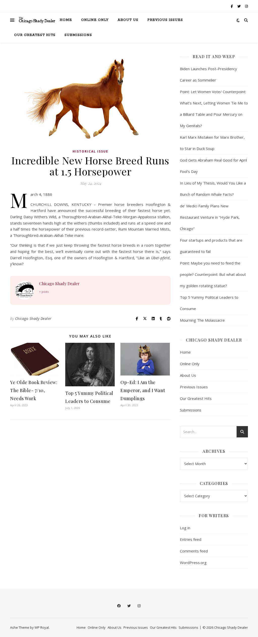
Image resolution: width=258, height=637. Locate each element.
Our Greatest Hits (34, 35)
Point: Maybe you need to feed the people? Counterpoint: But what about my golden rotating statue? (213, 274)
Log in (185, 527)
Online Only (95, 20)
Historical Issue (90, 151)
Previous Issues (165, 20)
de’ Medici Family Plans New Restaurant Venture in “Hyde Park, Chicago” (210, 217)
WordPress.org (193, 562)
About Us (128, 20)
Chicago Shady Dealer (59, 283)
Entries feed (190, 539)
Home (66, 20)
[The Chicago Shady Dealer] (37, 20)
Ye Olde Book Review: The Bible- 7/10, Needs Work (33, 390)
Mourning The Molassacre (202, 320)
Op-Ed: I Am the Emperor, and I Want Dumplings (142, 390)
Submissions (78, 35)
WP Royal (42, 627)
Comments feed (194, 550)
